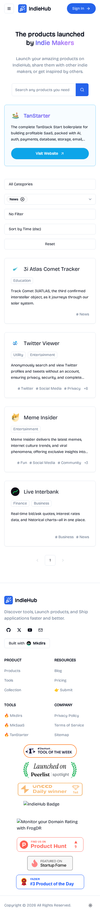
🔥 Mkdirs (13, 715)
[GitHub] (8, 630)
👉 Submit (63, 690)
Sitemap (61, 735)
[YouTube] (30, 630)
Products (12, 670)
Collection (12, 690)
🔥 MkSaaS (14, 725)
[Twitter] (19, 630)
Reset (50, 244)
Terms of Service (69, 725)
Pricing (60, 680)
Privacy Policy (66, 715)
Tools (8, 680)
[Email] (40, 630)
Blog (58, 670)
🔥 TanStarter (16, 735)
